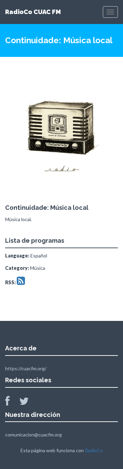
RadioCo (94, 450)
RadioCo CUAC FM (33, 11)
